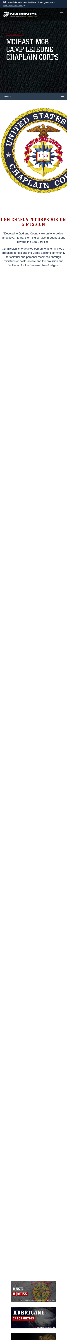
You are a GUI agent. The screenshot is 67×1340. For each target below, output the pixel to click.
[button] (14, 5)
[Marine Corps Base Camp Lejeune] (20, 14)
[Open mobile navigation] (61, 14)
